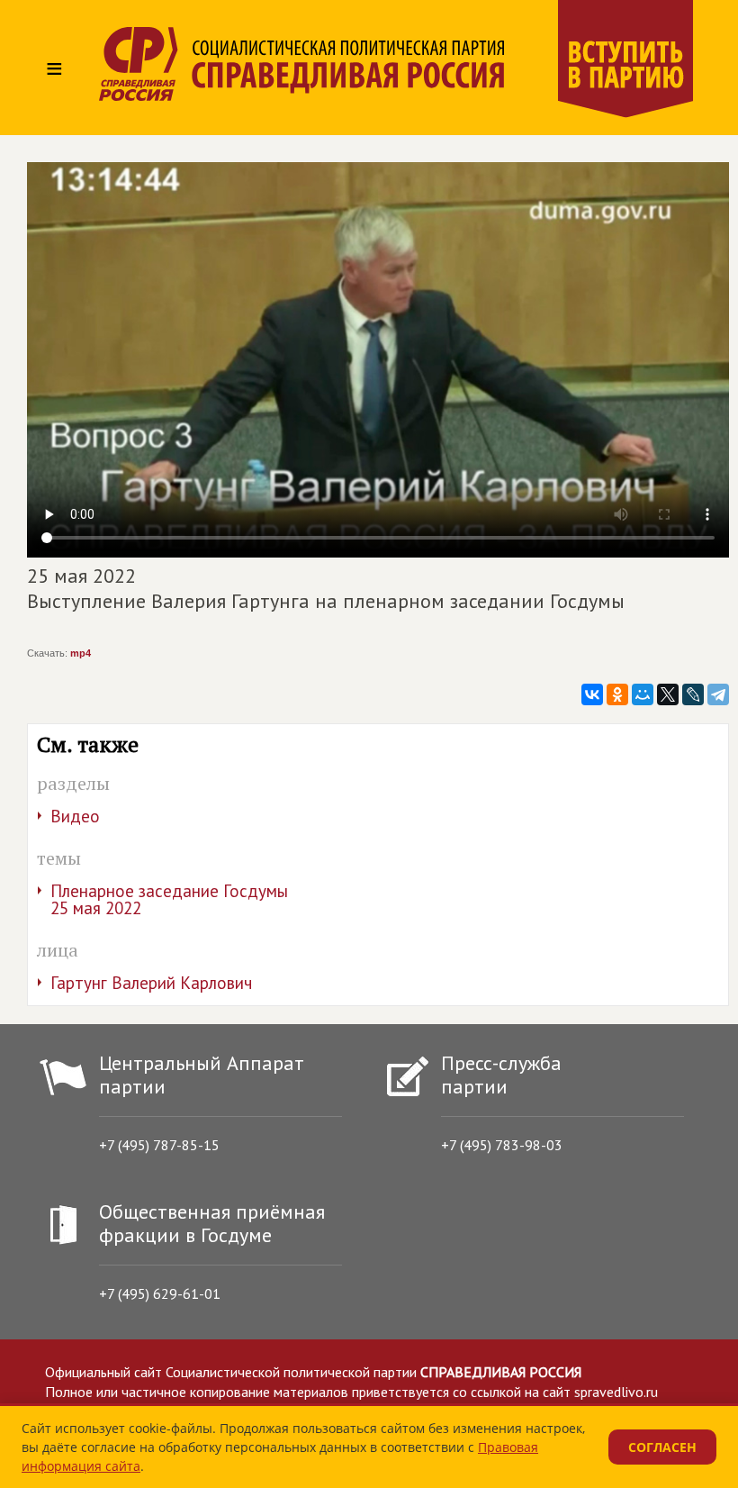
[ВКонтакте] (592, 694)
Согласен (662, 1447)
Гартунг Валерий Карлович (151, 983)
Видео (75, 816)
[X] (668, 694)
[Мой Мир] (642, 694)
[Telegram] (718, 694)
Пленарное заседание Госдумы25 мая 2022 (169, 899)
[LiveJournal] (693, 694)
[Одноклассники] (617, 694)
